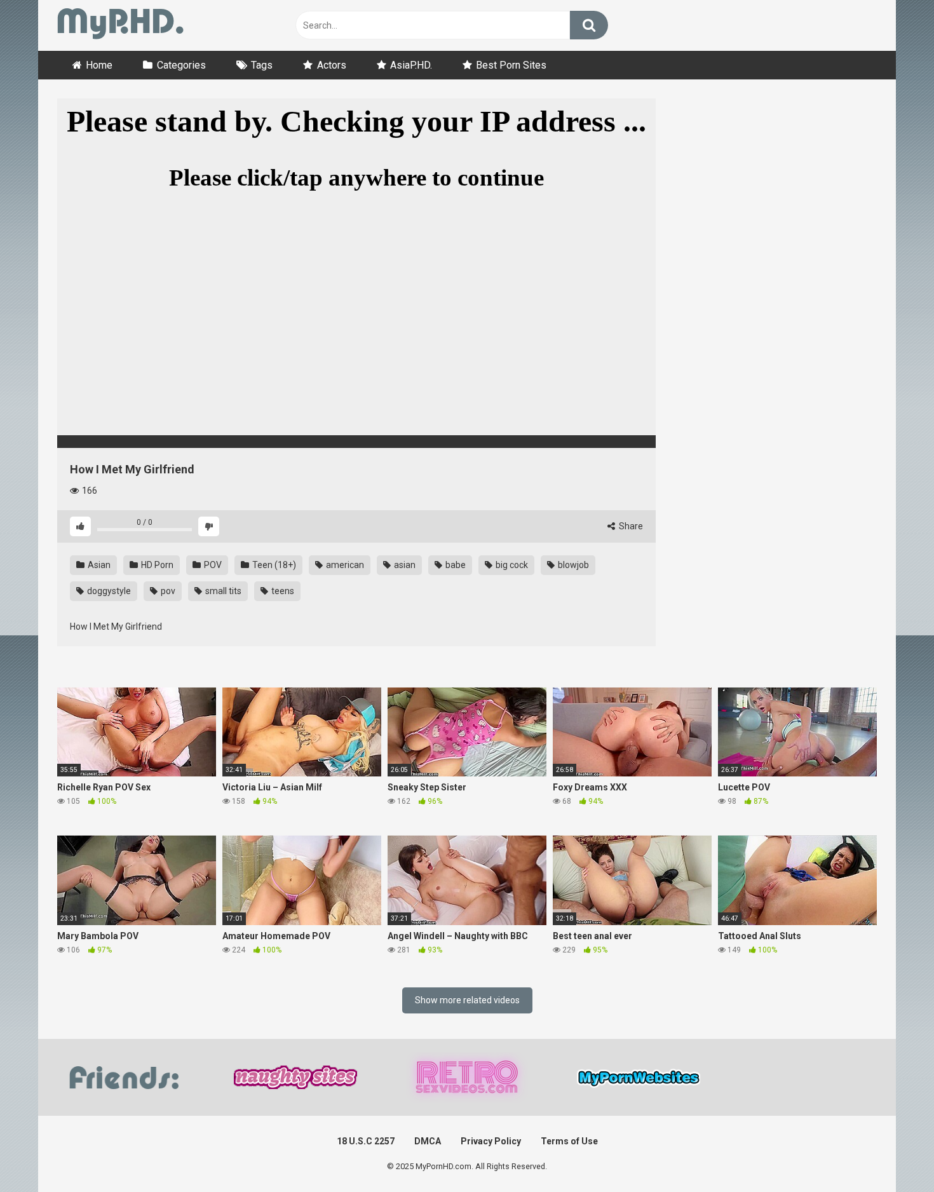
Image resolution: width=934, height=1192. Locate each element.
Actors (331, 65)
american (344, 565)
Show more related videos (467, 1000)
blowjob (572, 565)
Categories (181, 65)
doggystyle (108, 591)
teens (281, 591)
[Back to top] (891, 1154)
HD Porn (156, 565)
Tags (262, 65)
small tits (222, 591)
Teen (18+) (273, 565)
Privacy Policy (491, 1141)
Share (630, 526)
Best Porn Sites (511, 65)
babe (454, 565)
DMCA (427, 1141)
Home (99, 65)
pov (167, 591)
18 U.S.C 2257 (366, 1141)
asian (404, 565)
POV (212, 565)
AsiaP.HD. (411, 65)
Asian (98, 565)
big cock (511, 565)
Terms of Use (569, 1141)
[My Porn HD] (120, 25)
